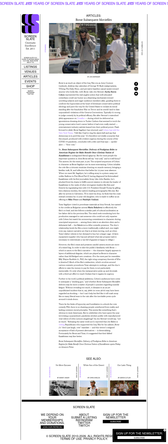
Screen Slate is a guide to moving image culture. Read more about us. (30, 60)
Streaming (45, 48)
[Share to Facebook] (133, 84)
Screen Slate (84, 407)
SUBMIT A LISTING (84, 417)
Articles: (93, 15)
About (84, 414)
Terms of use (71, 438)
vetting (62, 324)
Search (30, 91)
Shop (30, 86)
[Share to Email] (133, 94)
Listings (30, 66)
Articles (30, 76)
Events (30, 81)
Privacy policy (95, 438)
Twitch (84, 425)
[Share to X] (133, 89)
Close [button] (165, 430)
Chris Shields (95, 378)
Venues (30, 71)
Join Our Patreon (52, 427)
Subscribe (139, 437)
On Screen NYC (50, 372)
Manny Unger (64, 378)
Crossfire (81, 118)
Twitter (30, 94)
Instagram (30, 92)
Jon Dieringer (94, 77)
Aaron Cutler (125, 378)
